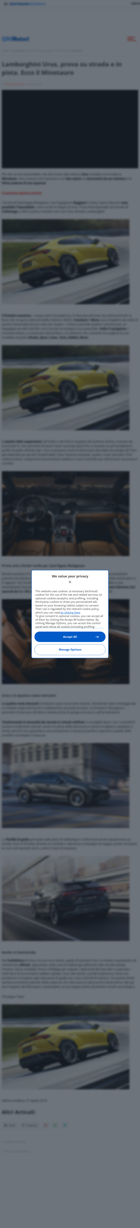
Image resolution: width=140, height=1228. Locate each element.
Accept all (70, 637)
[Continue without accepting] (70, 582)
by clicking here (70, 612)
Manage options (70, 649)
